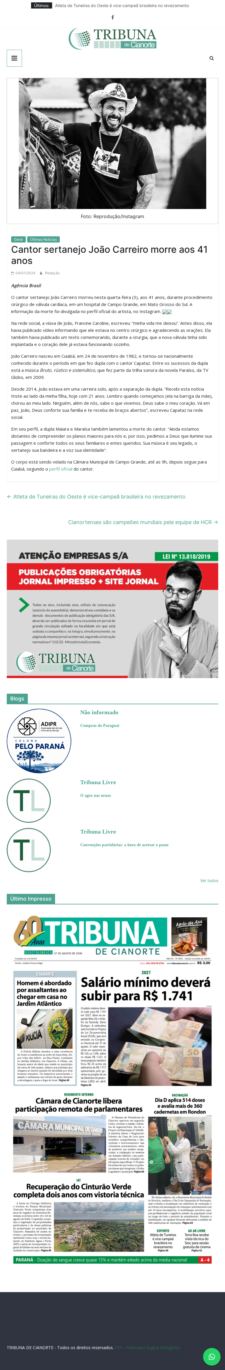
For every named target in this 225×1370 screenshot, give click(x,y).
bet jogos (199, 1331)
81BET (101, 1331)
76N (111, 1331)
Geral (18, 239)
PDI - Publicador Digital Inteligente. (148, 1347)
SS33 (36, 1331)
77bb (151, 1337)
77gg (160, 1331)
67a (86, 1337)
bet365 (75, 1337)
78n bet (138, 1337)
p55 (104, 1337)
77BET (75, 1331)
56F (46, 1331)
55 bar (115, 1337)
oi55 (95, 1337)
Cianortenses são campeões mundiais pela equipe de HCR (143, 522)
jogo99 (132, 1331)
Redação (52, 273)
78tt (120, 1331)
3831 (64, 1331)
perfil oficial (60, 469)
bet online (58, 1337)
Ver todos (209, 880)
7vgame (146, 1331)
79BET (88, 1331)
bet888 (183, 1331)
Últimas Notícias (43, 239)
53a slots (177, 1337)
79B (54, 1331)
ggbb (162, 1337)
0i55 (126, 1337)
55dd (170, 1331)
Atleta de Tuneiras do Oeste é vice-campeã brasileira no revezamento (122, 5)
